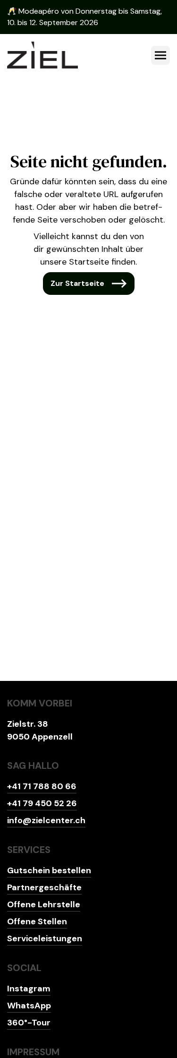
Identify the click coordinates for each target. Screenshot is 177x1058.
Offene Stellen (37, 921)
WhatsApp (29, 1005)
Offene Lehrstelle (43, 904)
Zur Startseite (77, 283)
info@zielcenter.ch (46, 820)
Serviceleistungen (44, 938)
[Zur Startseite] (42, 55)
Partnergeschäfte (44, 887)
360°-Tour (29, 1022)
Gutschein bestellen (49, 870)
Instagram (29, 988)
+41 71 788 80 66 (41, 786)
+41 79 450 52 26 (42, 803)
